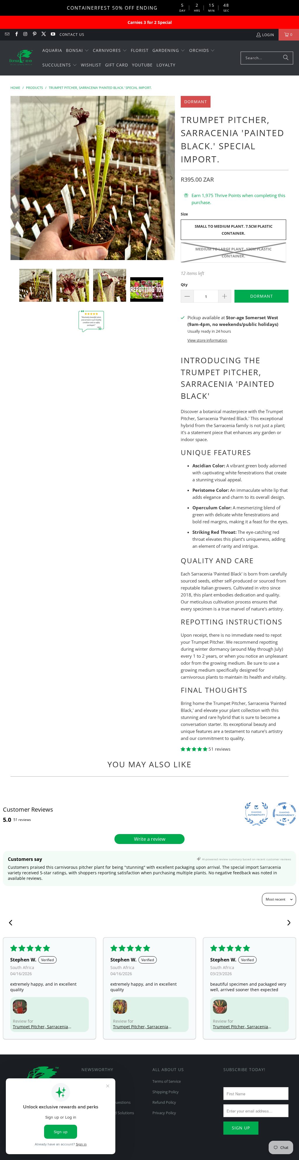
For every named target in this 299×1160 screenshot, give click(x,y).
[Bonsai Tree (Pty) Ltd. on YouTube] (52, 34)
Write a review (149, 839)
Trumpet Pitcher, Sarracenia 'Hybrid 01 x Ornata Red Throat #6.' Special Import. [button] (140, 1026)
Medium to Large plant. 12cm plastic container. (233, 252)
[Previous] (15, 178)
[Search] (286, 58)
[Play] (93, 178)
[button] (77, 50)
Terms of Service (166, 1081)
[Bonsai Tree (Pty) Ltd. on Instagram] (25, 34)
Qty (184, 284)
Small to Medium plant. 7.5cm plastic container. (233, 230)
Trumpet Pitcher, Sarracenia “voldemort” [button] (40, 1026)
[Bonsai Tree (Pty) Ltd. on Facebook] (15, 34)
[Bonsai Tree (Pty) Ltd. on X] (43, 34)
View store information (207, 340)
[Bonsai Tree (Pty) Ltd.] (21, 58)
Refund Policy (164, 1102)
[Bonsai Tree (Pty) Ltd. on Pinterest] (34, 34)
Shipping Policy (165, 1091)
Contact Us (72, 34)
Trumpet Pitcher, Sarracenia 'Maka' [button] (240, 1026)
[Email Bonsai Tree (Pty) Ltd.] (6, 34)
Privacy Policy (164, 1112)
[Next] (170, 178)
